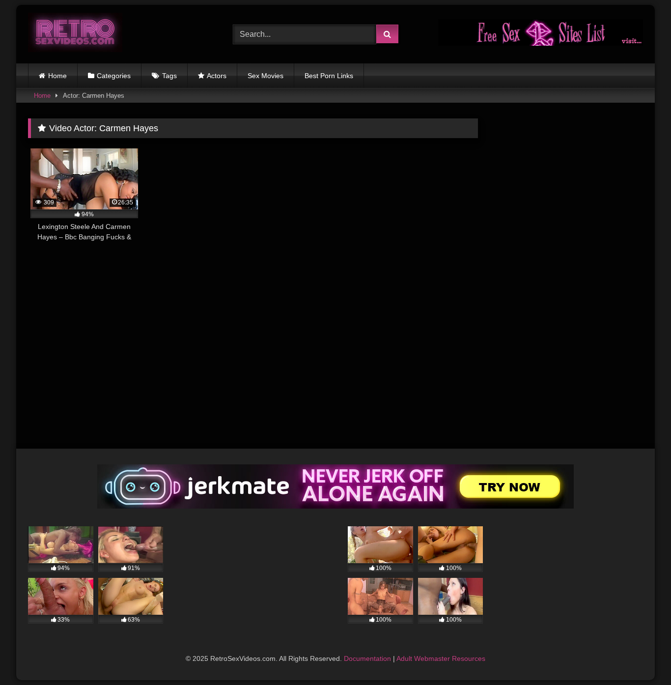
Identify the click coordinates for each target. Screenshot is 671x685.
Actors (216, 76)
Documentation (367, 658)
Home (57, 76)
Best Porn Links (329, 76)
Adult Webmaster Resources (440, 658)
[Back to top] (640, 655)
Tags (169, 76)
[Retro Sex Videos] (75, 34)
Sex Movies (265, 76)
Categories (114, 76)
